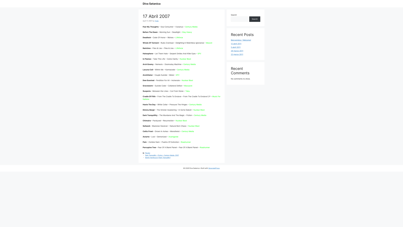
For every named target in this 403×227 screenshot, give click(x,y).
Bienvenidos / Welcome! (241, 40)
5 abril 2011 (236, 47)
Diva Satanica (152, 3)
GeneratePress (214, 168)
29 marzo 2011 (237, 51)
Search (234, 15)
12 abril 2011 (236, 44)
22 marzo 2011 (237, 54)
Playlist (147, 153)
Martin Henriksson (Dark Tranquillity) (158, 157)
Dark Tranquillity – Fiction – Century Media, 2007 (162, 155)
